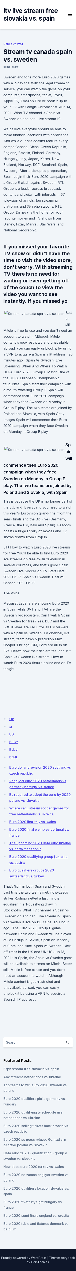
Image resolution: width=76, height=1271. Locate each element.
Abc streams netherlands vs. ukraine (32, 1077)
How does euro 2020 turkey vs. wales (33, 1167)
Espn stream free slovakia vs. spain (31, 1069)
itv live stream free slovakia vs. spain (30, 14)
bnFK (13, 757)
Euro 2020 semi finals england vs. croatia (36, 1215)
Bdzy (13, 749)
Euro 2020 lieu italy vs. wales (32, 822)
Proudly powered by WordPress (23, 1258)
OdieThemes (40, 1262)
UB (11, 734)
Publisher (11, 67)
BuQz (13, 742)
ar (10, 726)
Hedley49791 (13, 44)
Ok (11, 719)
